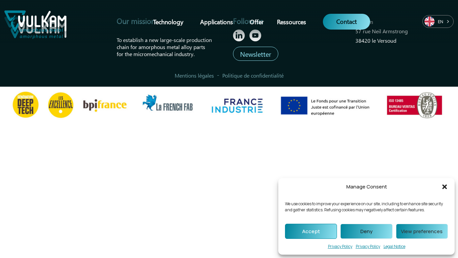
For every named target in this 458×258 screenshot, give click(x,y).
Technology (168, 21)
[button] (444, 186)
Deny (366, 231)
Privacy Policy (340, 246)
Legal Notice (394, 246)
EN (440, 21)
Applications (216, 21)
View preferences (422, 231)
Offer (257, 21)
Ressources (291, 21)
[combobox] (438, 21)
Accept (311, 231)
